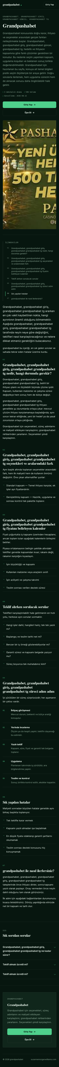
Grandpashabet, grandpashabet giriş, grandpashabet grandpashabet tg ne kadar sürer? (27, 951)
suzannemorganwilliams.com (43, 1059)
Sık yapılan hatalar (19, 294)
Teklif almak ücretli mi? (15, 964)
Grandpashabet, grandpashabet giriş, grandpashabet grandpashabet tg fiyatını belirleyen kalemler (29, 271)
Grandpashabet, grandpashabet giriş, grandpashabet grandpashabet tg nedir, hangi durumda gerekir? (32, 251)
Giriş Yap (49, 4)
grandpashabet (11, 5)
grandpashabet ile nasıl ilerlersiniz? (26, 298)
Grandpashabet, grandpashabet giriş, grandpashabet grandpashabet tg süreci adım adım (32, 286)
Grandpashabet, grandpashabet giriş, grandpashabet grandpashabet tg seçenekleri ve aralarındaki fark (32, 261)
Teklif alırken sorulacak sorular (24, 279)
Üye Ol (29, 112)
